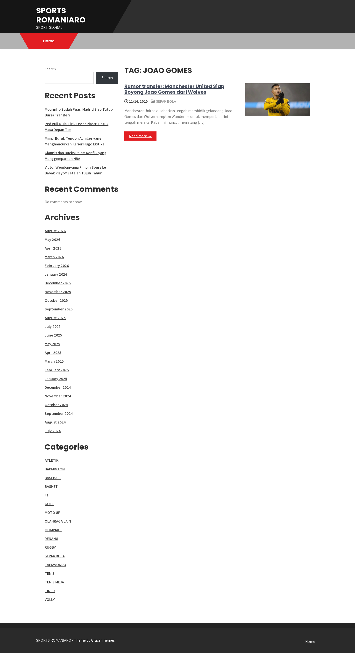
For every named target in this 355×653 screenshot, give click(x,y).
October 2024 (56, 404)
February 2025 (57, 370)
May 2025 (52, 343)
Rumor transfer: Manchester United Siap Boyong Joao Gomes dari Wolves (174, 89)
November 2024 (58, 396)
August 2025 (55, 317)
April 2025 (53, 352)
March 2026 (54, 256)
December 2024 (58, 387)
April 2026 (53, 248)
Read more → (140, 135)
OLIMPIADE (53, 529)
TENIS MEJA (54, 582)
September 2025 (59, 309)
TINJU (50, 590)
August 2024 (55, 422)
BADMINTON (55, 469)
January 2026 (56, 274)
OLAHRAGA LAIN (58, 521)
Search (50, 69)
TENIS (50, 573)
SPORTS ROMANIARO (60, 15)
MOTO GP (52, 512)
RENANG (51, 538)
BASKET (51, 486)
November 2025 (58, 291)
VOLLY (50, 599)
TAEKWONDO (55, 564)
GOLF (49, 503)
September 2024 (59, 413)
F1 (47, 495)
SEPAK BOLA (166, 101)
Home (49, 41)
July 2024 (53, 430)
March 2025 (54, 361)
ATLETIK (51, 460)
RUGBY (50, 547)
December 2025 (58, 283)
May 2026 (52, 239)
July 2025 (53, 326)
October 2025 (56, 300)
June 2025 (53, 335)
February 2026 (57, 265)
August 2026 (55, 230)
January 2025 (56, 378)
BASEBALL (53, 477)
